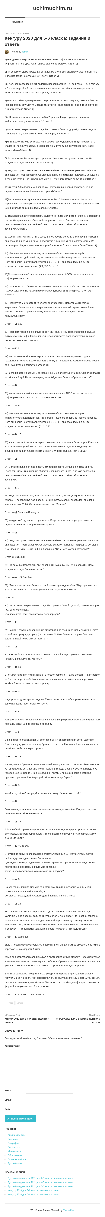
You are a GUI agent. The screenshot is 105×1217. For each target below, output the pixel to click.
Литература (14, 1147)
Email (8, 1100)
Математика (23, 33)
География (13, 1143)
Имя (8, 1090)
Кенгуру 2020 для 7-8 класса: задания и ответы (33, 1190)
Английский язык (17, 1135)
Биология (13, 1139)
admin (25, 51)
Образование (15, 1155)
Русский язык (15, 1163)
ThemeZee (68, 1210)
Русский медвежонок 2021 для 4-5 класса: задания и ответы (40, 1182)
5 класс (10, 1003)
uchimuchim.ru (52, 8)
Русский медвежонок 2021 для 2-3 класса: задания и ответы (40, 1186)
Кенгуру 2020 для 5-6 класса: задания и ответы (33, 1194)
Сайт (7, 1109)
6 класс (20, 1003)
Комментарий (12, 1046)
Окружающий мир (17, 1159)
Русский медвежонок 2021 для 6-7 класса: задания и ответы (40, 1178)
